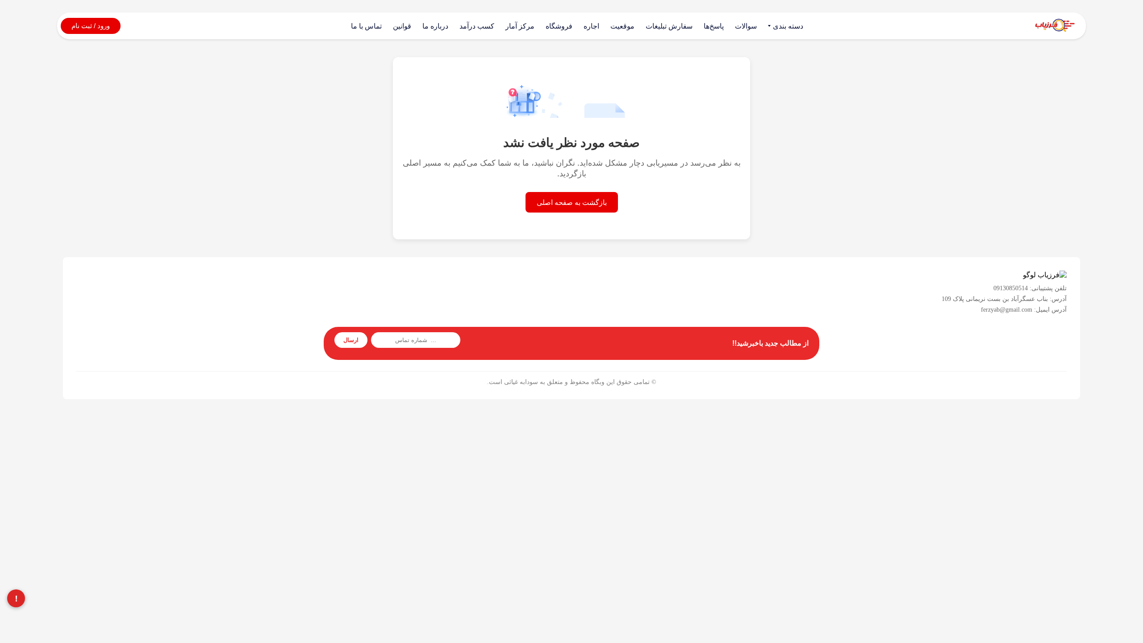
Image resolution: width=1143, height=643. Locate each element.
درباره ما (435, 26)
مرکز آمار (519, 26)
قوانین (402, 26)
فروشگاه (559, 26)
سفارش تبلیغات (669, 26)
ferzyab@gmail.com (1006, 309)
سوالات (746, 26)
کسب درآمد (476, 26)
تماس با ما (366, 26)
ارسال (351, 340)
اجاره (591, 26)
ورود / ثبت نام (90, 25)
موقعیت (622, 26)
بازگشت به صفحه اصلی (572, 202)
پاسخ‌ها (714, 26)
